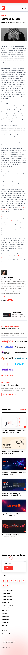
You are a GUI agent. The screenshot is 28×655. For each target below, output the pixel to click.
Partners (4, 613)
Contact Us (5, 631)
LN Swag (4, 625)
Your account (6, 633)
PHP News (5, 628)
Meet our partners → (7, 375)
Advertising (5, 616)
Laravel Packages (7, 596)
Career (3, 15)
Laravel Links (6, 593)
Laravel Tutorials (7, 599)
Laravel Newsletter (7, 590)
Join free (8, 568)
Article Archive (6, 611)
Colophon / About (6, 647)
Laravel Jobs (5, 622)
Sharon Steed (5, 22)
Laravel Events (6, 602)
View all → (23, 409)
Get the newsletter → (9, 394)
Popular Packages (7, 605)
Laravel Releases (7, 608)
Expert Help (5, 619)
